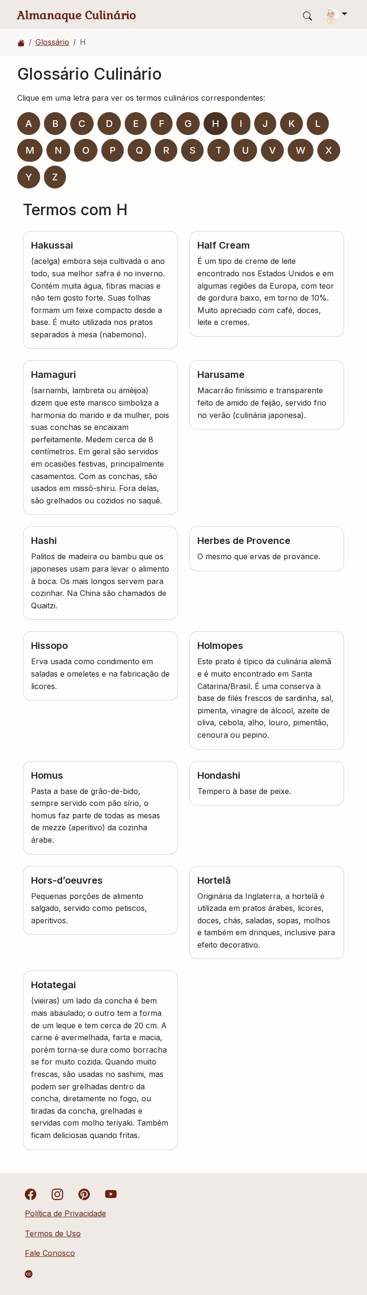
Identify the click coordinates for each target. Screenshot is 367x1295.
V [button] (272, 150)
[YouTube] (111, 1194)
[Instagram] (57, 1194)
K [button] (291, 123)
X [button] (328, 150)
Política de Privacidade (65, 1213)
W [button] (300, 150)
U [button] (245, 150)
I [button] (240, 123)
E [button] (136, 123)
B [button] (55, 123)
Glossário (52, 42)
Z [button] (55, 177)
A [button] (28, 123)
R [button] (166, 150)
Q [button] (139, 150)
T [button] (219, 150)
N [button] (58, 150)
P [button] (112, 150)
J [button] (265, 123)
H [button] (215, 123)
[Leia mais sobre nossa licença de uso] (28, 1274)
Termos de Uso (53, 1233)
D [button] (109, 123)
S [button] (192, 150)
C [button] (82, 123)
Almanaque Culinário (76, 15)
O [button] (85, 150)
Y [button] (28, 177)
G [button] (188, 123)
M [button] (29, 150)
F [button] (161, 123)
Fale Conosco (50, 1253)
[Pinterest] (84, 1194)
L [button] (318, 123)
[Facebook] (30, 1194)
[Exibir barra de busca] (307, 15)
